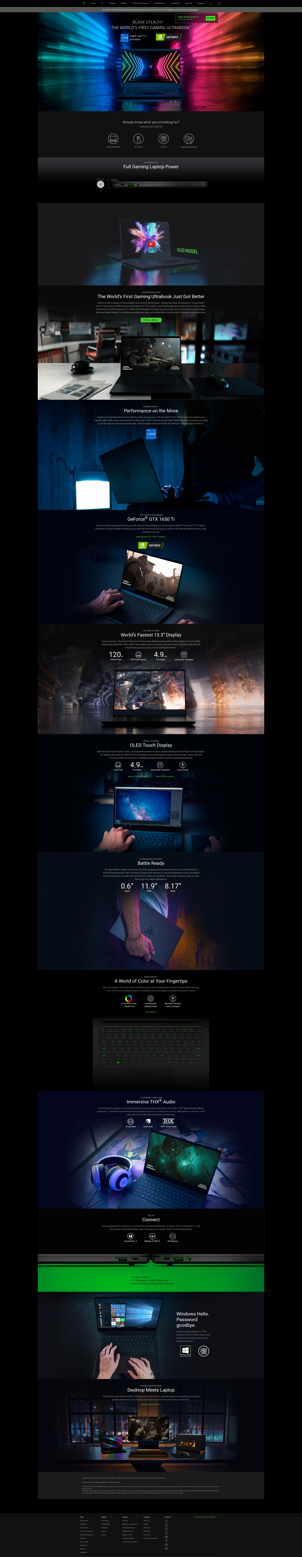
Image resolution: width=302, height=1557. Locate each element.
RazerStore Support (128, 1528)
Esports (103, 1531)
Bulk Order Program (86, 1535)
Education (83, 1538)
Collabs (103, 1535)
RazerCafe (83, 1524)
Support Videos (127, 1535)
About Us (146, 1521)
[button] (219, 3)
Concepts (104, 1528)
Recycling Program (128, 1538)
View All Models (113, 147)
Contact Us (147, 1535)
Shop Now (194, 10)
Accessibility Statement (129, 1542)
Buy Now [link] (210, 18)
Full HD (164, 147)
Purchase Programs (86, 1531)
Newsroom (147, 1528)
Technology (105, 1521)
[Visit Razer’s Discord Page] (166, 1548)
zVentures (147, 1531)
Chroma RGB (105, 1524)
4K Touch (138, 147)
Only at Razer (84, 1542)
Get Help (125, 1521)
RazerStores (84, 1521)
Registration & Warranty (130, 1524)
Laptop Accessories (189, 147)
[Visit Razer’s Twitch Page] (166, 1544)
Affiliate (82, 1549)
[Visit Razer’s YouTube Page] (166, 1537)
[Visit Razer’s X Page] (166, 1533)
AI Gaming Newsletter (150, 1538)
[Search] (211, 3)
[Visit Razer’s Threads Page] (166, 1529)
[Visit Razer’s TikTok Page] (166, 1540)
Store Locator (84, 1528)
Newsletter (83, 1552)
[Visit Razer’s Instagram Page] (166, 1525)
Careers (146, 1524)
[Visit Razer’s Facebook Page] (166, 1521)
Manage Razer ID (127, 1531)
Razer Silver (84, 1545)
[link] (83, 3)
